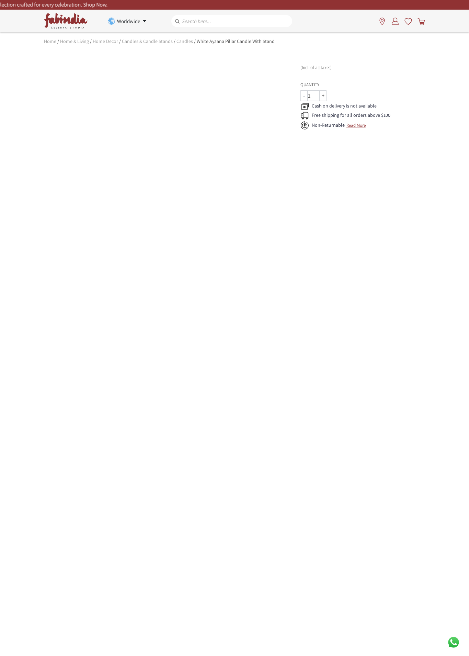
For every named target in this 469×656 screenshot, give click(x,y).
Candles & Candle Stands (147, 41)
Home (50, 41)
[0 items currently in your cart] (420, 21)
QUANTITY (309, 85)
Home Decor (105, 41)
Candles (184, 41)
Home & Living (74, 41)
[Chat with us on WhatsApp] (453, 642)
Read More (356, 125)
